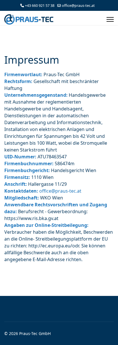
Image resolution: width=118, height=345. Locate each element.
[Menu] (110, 19)
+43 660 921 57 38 (39, 5)
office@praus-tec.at (78, 5)
